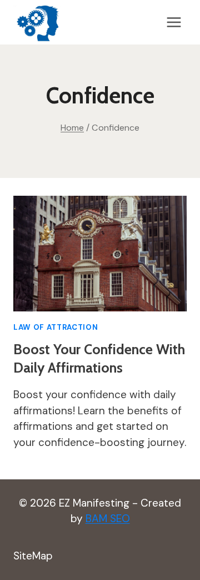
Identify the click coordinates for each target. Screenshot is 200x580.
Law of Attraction (55, 327)
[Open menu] (174, 22)
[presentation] (100, 253)
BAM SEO (108, 519)
